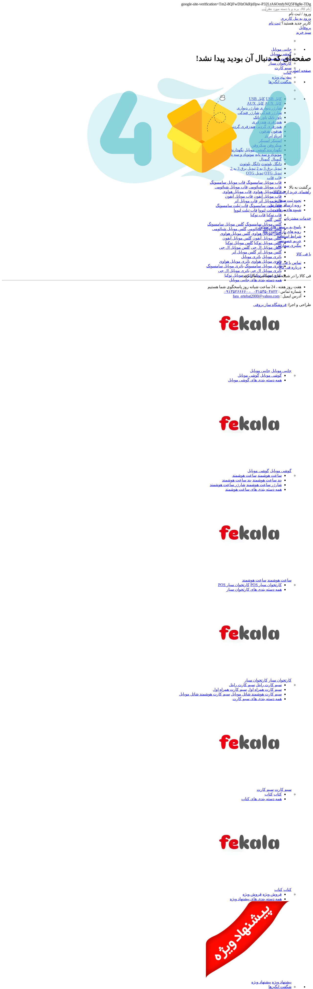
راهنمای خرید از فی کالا (292, 192)
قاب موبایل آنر (270, 201)
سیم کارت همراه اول (265, 689)
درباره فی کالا (290, 267)
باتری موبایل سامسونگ (263, 266)
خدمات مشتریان (297, 218)
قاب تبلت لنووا (270, 210)
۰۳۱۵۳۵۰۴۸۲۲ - (263, 291)
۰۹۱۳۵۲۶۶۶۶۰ (236, 291)
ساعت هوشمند (269, 475)
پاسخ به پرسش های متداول (279, 227)
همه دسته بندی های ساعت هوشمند (253, 489)
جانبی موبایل (281, 49)
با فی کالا (303, 254)
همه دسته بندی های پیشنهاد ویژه (256, 899)
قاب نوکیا (274, 215)
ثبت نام (274, 23)
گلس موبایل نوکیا (268, 243)
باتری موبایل (272, 257)
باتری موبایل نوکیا (238, 275)
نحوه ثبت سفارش (287, 200)
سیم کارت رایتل (269, 685)
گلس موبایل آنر (269, 252)
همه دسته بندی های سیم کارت (257, 699)
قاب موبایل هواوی (267, 192)
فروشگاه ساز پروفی (270, 305)
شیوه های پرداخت (286, 210)
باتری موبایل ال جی (266, 271)
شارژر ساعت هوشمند (264, 485)
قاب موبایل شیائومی (265, 187)
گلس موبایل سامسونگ (263, 224)
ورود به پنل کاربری (296, 18)
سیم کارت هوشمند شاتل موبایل (256, 694)
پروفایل (305, 28)
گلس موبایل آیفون (267, 238)
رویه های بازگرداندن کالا (282, 231)
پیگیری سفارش (288, 245)
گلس (278, 219)
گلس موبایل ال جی (266, 247)
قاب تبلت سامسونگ (265, 206)
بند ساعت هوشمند (267, 480)
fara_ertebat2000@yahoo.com (256, 296)
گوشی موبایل (271, 375)
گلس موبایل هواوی (235, 233)
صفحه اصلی (301, 70)
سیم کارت (283, 68)
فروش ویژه (272, 894)
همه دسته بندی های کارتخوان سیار (254, 589)
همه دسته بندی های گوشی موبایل (255, 380)
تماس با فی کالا (288, 263)
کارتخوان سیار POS (266, 585)
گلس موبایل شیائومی (229, 229)
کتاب (287, 72)
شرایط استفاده (289, 236)
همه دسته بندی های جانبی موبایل (255, 280)
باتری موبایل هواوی (266, 261)
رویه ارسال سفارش (285, 205)
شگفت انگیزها (279, 987)
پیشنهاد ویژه (281, 982)
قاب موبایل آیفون (268, 196)
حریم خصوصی (289, 241)
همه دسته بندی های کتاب (261, 799)
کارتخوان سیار (279, 63)
